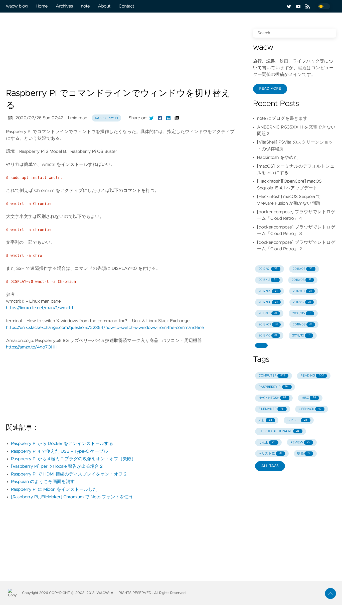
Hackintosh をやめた (277, 157)
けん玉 (266, 442)
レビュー (297, 420)
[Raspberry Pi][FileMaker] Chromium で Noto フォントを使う (72, 497)
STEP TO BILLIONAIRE (278, 431)
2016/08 (301, 280)
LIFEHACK (310, 409)
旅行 (265, 420)
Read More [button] (270, 88)
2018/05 (301, 313)
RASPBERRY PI (273, 387)
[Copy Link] (177, 118)
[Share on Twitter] (151, 118)
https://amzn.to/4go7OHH (32, 347)
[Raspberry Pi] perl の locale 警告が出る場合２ (57, 466)
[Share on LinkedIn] (168, 118)
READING (312, 375)
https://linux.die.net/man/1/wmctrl (39, 308)
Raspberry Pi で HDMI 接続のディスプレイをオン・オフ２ (69, 474)
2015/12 (267, 280)
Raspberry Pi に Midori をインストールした (54, 489)
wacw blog (17, 6)
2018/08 (302, 324)
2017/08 (268, 302)
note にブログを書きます (282, 118)
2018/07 (268, 324)
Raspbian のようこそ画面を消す (43, 481)
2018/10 (267, 335)
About (104, 6)
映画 (303, 453)
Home (42, 6)
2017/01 (267, 269)
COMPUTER (271, 375)
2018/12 (301, 335)
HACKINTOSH (272, 398)
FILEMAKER (270, 409)
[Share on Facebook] (160, 118)
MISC (308, 398)
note (85, 6)
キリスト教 (270, 453)
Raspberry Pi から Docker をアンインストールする (62, 443)
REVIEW (300, 442)
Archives (64, 6)
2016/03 (302, 269)
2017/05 (267, 291)
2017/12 (302, 302)
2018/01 (267, 313)
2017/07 (302, 291)
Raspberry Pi (106, 118)
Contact (126, 6)
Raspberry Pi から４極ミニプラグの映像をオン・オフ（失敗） (73, 459)
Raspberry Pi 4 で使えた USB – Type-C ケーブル (59, 451)
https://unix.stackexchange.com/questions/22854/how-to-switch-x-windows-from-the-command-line (105, 327)
